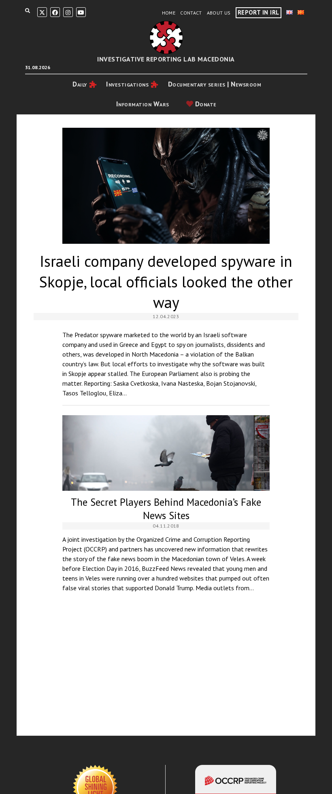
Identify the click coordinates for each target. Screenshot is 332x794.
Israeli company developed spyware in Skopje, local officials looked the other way (166, 186)
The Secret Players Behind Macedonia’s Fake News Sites (166, 452)
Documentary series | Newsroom (215, 84)
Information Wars (142, 103)
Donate (205, 103)
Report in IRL (258, 12)
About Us (219, 13)
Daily (79, 84)
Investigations (127, 84)
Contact (191, 13)
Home (168, 13)
